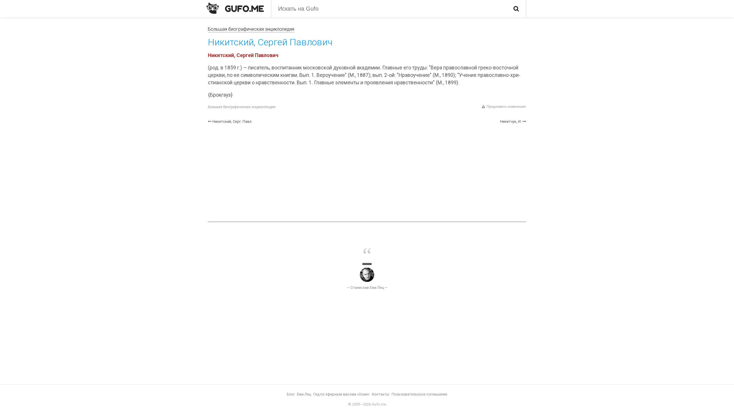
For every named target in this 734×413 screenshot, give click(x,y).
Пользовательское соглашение (419, 394)
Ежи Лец (304, 394)
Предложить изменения (506, 107)
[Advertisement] (367, 173)
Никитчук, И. (511, 121)
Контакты (380, 394)
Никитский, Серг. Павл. (232, 121)
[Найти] (516, 8)
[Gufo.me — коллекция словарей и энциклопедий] (235, 8)
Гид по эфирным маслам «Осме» (341, 394)
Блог (291, 394)
